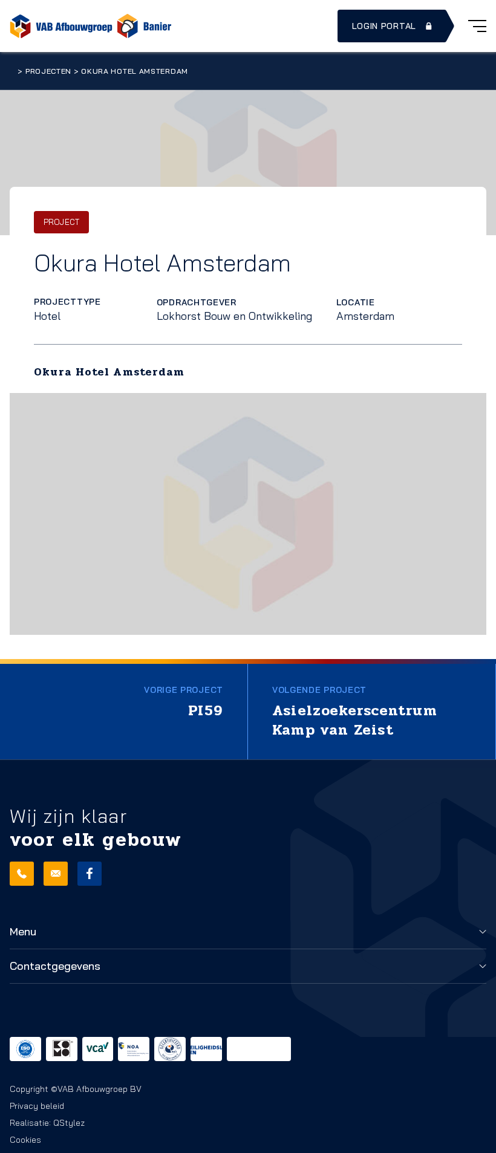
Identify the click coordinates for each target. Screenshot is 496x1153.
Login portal (384, 26)
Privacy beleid (37, 1105)
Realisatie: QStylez (47, 1122)
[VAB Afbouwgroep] (61, 26)
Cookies (25, 1139)
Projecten (48, 71)
